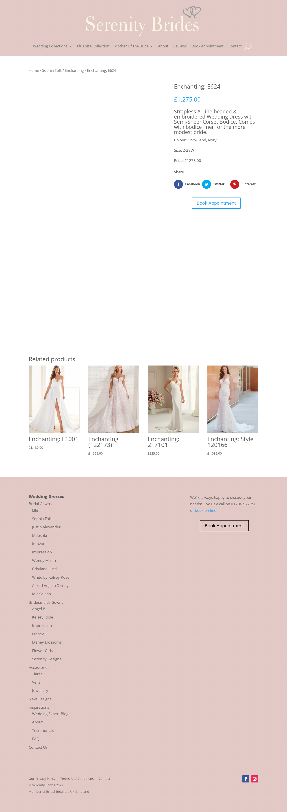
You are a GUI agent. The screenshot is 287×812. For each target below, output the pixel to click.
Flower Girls (42, 650)
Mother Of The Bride (131, 47)
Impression (42, 552)
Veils (36, 682)
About (163, 47)
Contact (235, 47)
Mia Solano (41, 593)
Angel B (38, 608)
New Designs (40, 698)
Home (34, 70)
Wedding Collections (50, 47)
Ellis (35, 510)
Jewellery (40, 690)
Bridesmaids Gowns (46, 602)
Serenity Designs (46, 658)
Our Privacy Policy (42, 779)
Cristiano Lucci (44, 568)
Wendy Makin (44, 560)
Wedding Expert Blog (50, 713)
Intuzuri (39, 543)
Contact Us (38, 747)
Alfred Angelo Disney (50, 585)
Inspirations (39, 707)
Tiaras (37, 673)
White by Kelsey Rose (51, 577)
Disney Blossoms (47, 642)
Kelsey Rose (42, 617)
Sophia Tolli (52, 70)
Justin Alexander (46, 526)
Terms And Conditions (77, 779)
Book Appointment (208, 47)
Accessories (39, 667)
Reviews (180, 47)
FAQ (35, 738)
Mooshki (39, 535)
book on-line (205, 510)
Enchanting (74, 70)
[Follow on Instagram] (254, 778)
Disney (38, 633)
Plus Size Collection (93, 47)
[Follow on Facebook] (245, 778)
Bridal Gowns (40, 503)
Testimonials (43, 730)
